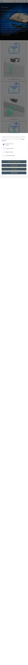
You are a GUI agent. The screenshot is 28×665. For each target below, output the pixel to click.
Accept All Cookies (14, 165)
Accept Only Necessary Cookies (14, 161)
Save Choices (14, 169)
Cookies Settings (14, 172)
